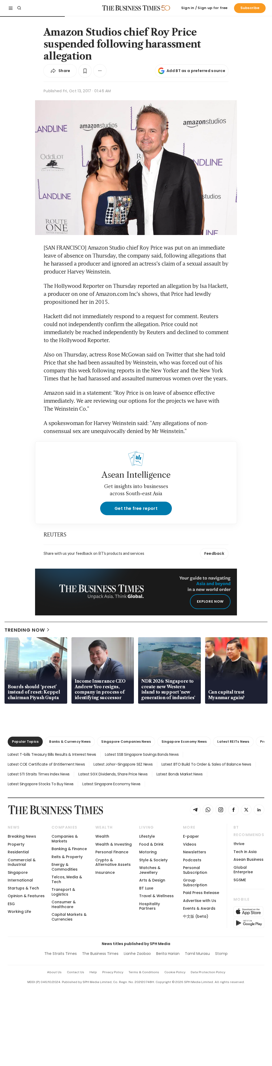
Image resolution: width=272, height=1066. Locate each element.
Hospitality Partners (149, 906)
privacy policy (112, 972)
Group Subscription (195, 882)
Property (16, 844)
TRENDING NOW (25, 630)
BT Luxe (146, 888)
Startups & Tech (23, 888)
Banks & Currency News (70, 741)
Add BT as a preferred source (196, 70)
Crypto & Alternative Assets (113, 862)
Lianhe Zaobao (137, 953)
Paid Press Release (201, 892)
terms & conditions (144, 972)
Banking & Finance (69, 848)
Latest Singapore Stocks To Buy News (41, 784)
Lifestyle (147, 836)
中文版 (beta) (195, 916)
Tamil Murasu (197, 953)
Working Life (19, 911)
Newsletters (194, 852)
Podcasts (192, 860)
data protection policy (208, 972)
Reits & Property (67, 856)
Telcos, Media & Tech (67, 879)
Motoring (148, 852)
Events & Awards (199, 908)
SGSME (239, 880)
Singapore (18, 872)
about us (54, 972)
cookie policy (174, 972)
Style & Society (153, 860)
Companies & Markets (65, 838)
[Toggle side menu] (10, 8)
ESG (11, 903)
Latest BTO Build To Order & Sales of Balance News (206, 764)
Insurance (105, 872)
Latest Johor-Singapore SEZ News (123, 764)
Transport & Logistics (63, 892)
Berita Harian (168, 953)
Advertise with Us (199, 900)
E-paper (191, 836)
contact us (75, 972)
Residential (18, 852)
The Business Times (100, 953)
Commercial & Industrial (22, 862)
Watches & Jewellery (149, 870)
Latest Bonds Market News (179, 774)
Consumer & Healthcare (64, 904)
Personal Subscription (195, 870)
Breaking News (22, 836)
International (20, 880)
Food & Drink (151, 844)
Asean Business (248, 859)
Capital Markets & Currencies (69, 917)
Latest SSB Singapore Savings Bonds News (141, 754)
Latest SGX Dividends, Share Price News (112, 774)
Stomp (221, 953)
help (93, 972)
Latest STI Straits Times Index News (39, 774)
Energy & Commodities (65, 867)
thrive (238, 843)
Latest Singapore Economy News (111, 784)
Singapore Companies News (126, 741)
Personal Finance (111, 852)
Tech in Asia (245, 851)
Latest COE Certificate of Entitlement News (46, 764)
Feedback (214, 553)
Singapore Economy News (184, 741)
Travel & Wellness (156, 896)
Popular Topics (25, 741)
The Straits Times (60, 953)
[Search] (19, 8)
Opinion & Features (26, 896)
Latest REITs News (233, 741)
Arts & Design (152, 880)
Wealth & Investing (113, 844)
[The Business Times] (131, 8)
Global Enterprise (243, 870)
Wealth (102, 836)
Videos (189, 844)
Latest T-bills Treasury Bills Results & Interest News (52, 754)
